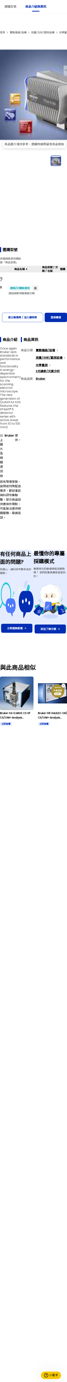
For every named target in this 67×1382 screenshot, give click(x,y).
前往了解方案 (48, 629)
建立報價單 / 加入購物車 (22, 317)
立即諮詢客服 (15, 628)
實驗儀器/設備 (18, 32)
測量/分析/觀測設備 (43, 32)
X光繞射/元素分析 (48, 371)
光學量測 (42, 365)
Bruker (40, 379)
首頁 (2, 32)
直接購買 (56, 317)
